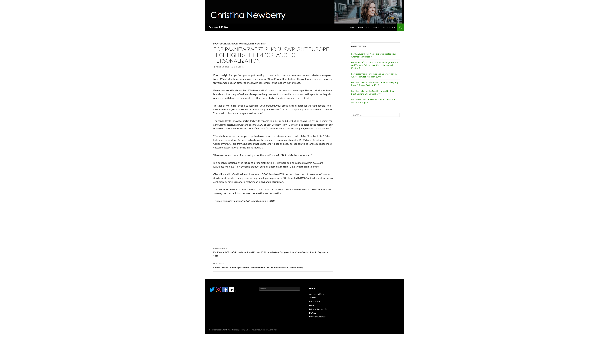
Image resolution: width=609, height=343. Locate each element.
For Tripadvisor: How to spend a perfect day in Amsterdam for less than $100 (374, 75)
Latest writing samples (318, 309)
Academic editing (316, 294)
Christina (238, 67)
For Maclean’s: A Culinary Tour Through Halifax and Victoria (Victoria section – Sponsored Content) (374, 65)
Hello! (311, 305)
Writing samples (257, 44)
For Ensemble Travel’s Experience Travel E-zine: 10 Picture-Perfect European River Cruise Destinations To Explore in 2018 (270, 252)
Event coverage (221, 44)
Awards (312, 297)
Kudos (376, 27)
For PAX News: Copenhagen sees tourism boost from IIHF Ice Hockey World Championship (258, 265)
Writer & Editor (219, 27)
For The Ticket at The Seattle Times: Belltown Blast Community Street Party (373, 92)
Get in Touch (389, 27)
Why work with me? (317, 317)
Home (351, 27)
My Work (362, 27)
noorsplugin (244, 330)
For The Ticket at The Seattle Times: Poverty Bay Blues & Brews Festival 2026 (374, 84)
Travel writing (239, 44)
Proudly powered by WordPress (264, 330)
